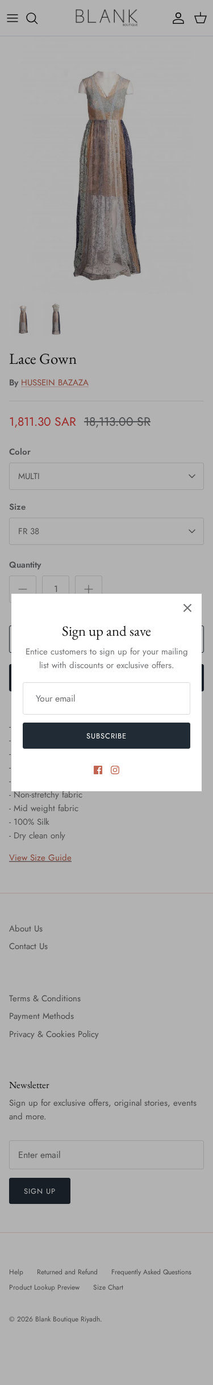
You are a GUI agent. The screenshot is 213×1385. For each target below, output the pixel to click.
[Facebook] (98, 770)
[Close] (187, 607)
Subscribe (106, 736)
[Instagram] (115, 770)
